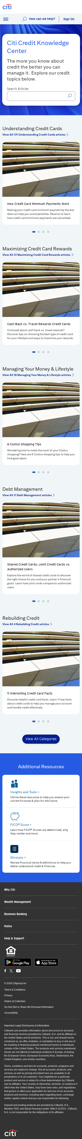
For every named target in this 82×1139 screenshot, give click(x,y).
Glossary (18, 857)
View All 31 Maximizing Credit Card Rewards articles (36, 254)
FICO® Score (21, 825)
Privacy (8, 995)
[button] (6, 19)
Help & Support (14, 938)
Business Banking (15, 914)
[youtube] (18, 970)
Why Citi (9, 889)
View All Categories (41, 739)
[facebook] (5, 970)
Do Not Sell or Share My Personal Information (29, 1007)
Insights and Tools (24, 792)
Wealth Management (17, 901)
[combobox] (41, 96)
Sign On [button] (69, 19)
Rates (8, 926)
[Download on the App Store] (46, 962)
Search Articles (18, 88)
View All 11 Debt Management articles (27, 495)
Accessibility (11, 1012)
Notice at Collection (14, 1001)
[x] (11, 970)
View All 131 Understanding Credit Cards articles (33, 134)
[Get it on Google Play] (17, 962)
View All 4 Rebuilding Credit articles (25, 624)
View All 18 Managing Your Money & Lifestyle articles (36, 375)
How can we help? (42, 19)
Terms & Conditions (14, 989)
